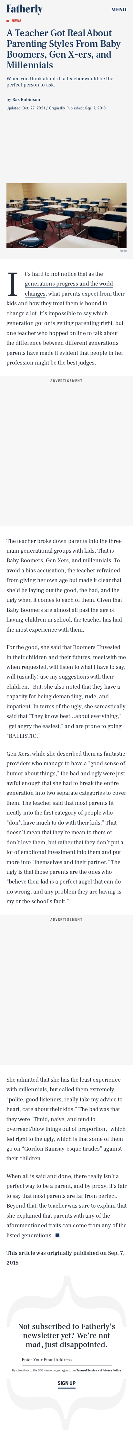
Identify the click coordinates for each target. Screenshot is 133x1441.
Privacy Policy (112, 1370)
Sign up (67, 1383)
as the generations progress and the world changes (69, 284)
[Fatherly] (24, 10)
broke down (52, 541)
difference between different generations (66, 343)
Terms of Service (87, 1370)
